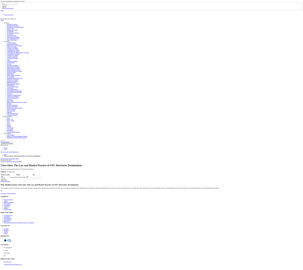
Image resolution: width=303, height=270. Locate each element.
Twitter (6, 231)
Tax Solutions (7, 220)
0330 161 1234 (7, 262)
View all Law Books (12, 115)
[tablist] (151, 181)
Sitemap (6, 208)
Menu (2, 20)
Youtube (6, 233)
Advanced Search (5, 142)
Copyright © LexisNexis (8, 193)
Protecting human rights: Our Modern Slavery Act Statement (19, 222)
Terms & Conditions (9, 202)
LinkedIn (6, 228)
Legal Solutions (8, 218)
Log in (5, 149)
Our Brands (7, 217)
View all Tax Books (12, 40)
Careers (6, 201)
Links (2, 10)
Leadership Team (8, 215)
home (5, 154)
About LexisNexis (8, 199)
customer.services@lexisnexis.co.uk (13, 264)
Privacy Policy (7, 204)
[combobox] (8, 140)
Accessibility (7, 205)
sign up (5, 147)
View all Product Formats (13, 132)
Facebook (6, 230)
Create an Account (8, 14)
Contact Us (6, 206)
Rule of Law (7, 221)
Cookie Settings (8, 209)
